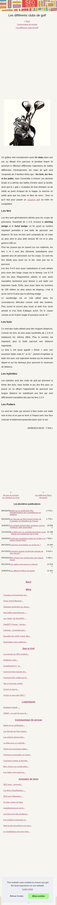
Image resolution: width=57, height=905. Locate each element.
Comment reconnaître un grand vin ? (25, 545)
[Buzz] (28, 5)
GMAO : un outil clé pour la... (15, 713)
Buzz (28, 21)
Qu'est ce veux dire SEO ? (14, 695)
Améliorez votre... (10, 660)
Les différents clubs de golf (27, 28)
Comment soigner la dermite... (16, 761)
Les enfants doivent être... (14, 737)
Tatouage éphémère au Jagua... (16, 607)
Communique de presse (27, 24)
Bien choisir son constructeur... (16, 766)
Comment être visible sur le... (15, 678)
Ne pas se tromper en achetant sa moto (10, 496)
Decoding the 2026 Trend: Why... (17, 636)
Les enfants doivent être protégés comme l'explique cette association (27, 526)
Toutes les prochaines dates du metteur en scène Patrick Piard (28, 539)
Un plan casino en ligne (13, 802)
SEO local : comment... (13, 784)
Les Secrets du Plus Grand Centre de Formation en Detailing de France (25, 520)
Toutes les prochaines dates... (15, 749)
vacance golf (33, 200)
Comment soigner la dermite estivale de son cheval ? (26, 552)
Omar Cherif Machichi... (13, 601)
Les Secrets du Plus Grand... (15, 731)
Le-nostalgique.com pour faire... (16, 831)
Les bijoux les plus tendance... (16, 814)
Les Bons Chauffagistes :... (14, 790)
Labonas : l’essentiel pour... (14, 630)
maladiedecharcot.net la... (14, 808)
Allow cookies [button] (38, 896)
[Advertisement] (28, 59)
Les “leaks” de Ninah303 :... (15, 618)
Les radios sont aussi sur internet (24, 564)
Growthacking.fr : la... (12, 666)
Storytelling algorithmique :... (15, 613)
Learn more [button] (27, 889)
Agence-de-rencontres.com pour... (17, 825)
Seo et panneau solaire (13, 683)
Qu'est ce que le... (11, 689)
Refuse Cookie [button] (16, 896)
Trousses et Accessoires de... (15, 595)
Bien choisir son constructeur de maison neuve (26, 559)
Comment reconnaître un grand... (17, 755)
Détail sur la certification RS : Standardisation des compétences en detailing (25, 512)
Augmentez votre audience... (15, 642)
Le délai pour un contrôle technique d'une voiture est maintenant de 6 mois (28, 533)
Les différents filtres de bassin (43, 496)
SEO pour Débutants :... (13, 796)
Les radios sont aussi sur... (14, 772)
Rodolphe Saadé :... (11, 707)
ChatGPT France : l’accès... (15, 624)
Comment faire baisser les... (15, 672)
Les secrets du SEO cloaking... (16, 654)
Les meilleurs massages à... (15, 820)
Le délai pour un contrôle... (14, 743)
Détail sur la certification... (14, 725)
